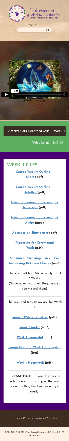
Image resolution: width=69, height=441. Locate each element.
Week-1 (59, 131)
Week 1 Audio (29, 327)
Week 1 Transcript (30, 337)
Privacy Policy (21, 418)
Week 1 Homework (30, 362)
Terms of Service (45, 418)
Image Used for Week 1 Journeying (34, 347)
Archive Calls (17, 131)
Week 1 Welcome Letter (30, 317)
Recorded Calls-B (40, 131)
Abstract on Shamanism (30, 232)
